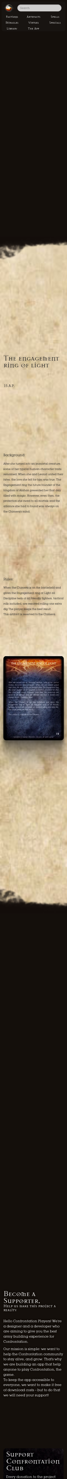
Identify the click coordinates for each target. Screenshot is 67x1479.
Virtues (33, 22)
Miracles (12, 22)
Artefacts (33, 16)
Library (12, 28)
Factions (12, 16)
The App (33, 28)
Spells (55, 16)
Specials (55, 22)
